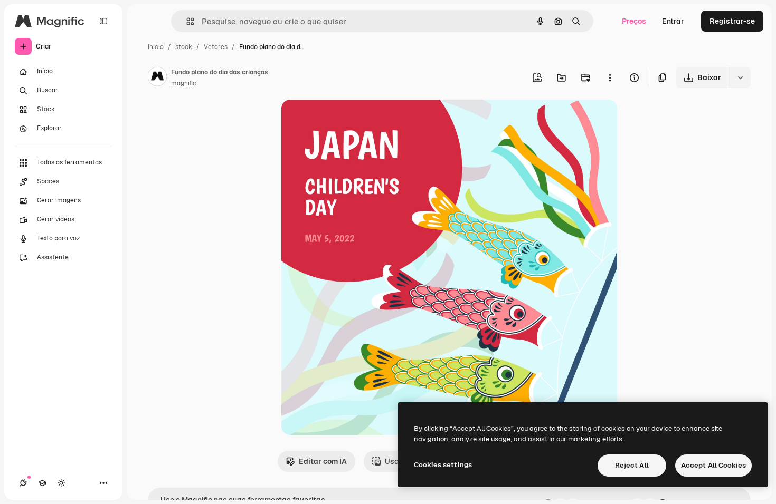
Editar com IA (323, 461)
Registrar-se (732, 21)
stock (183, 47)
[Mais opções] (609, 77)
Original (349, 120)
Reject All (632, 465)
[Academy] (42, 482)
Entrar (673, 21)
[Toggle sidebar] (103, 21)
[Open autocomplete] (186, 21)
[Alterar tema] (61, 482)
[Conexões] (23, 482)
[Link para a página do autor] (157, 78)
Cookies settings (443, 464)
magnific (183, 83)
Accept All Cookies (713, 465)
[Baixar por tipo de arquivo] (740, 77)
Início (156, 47)
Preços (634, 21)
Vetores (216, 47)
